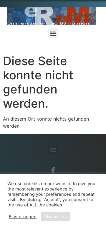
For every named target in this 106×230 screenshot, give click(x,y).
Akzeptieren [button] (55, 216)
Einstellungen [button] (23, 216)
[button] (53, 33)
